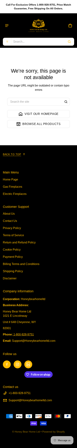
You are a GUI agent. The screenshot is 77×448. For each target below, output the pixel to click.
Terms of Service (13, 235)
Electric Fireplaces (15, 193)
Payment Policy (13, 256)
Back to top (12, 154)
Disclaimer (9, 278)
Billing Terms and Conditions (21, 264)
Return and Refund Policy (19, 242)
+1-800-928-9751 (20, 393)
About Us (9, 213)
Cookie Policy (12, 249)
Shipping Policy (13, 271)
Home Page (10, 179)
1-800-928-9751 (23, 334)
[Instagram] (17, 364)
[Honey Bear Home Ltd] (38, 25)
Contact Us (10, 220)
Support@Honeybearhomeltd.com (30, 400)
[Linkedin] (28, 364)
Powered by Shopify (53, 431)
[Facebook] (7, 364)
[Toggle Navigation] (7, 25)
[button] (38, 42)
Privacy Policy (12, 228)
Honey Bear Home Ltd (27, 431)
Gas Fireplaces (12, 186)
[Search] (66, 102)
